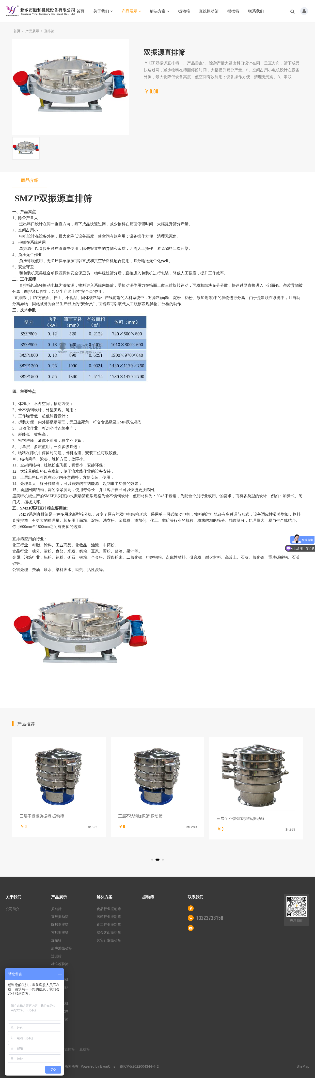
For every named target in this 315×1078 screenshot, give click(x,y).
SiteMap (303, 1066)
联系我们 (256, 11)
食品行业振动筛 (109, 908)
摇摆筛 (233, 11)
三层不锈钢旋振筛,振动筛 (42, 816)
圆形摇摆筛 (59, 924)
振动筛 (184, 11)
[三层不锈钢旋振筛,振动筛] (59, 776)
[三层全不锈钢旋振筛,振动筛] (256, 777)
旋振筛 (56, 940)
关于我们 (101, 11)
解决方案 (158, 11)
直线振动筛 (209, 11)
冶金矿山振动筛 (109, 932)
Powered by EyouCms (97, 1066)
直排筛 (49, 30)
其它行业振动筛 (109, 940)
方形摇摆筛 (59, 932)
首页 (80, 11)
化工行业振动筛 (109, 924)
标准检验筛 (59, 963)
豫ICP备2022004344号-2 (139, 1066)
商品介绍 (30, 180)
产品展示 (129, 11)
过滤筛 (56, 955)
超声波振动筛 (61, 947)
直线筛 (84, 1049)
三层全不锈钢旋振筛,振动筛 (241, 818)
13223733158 (209, 918)
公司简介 (12, 908)
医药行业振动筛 (109, 916)
